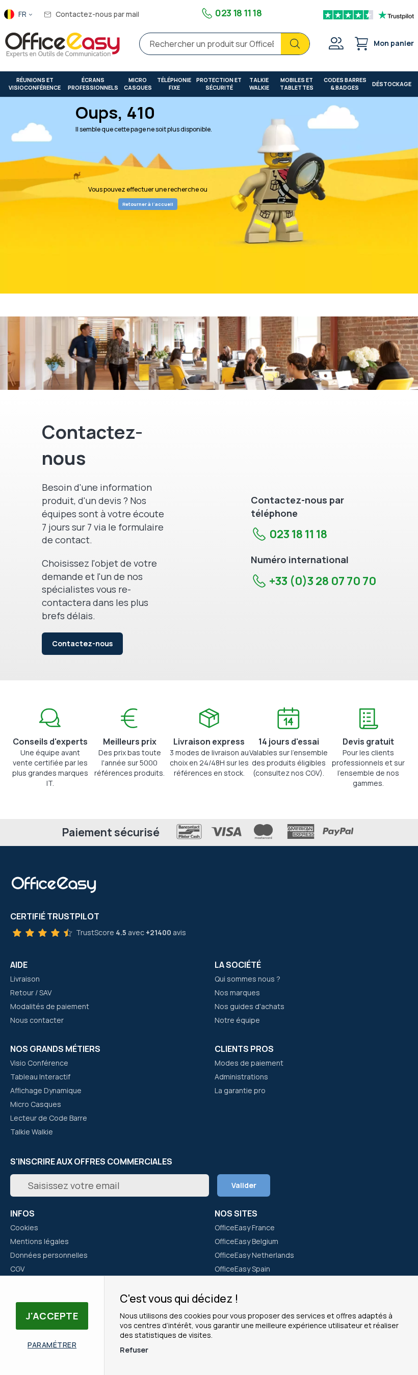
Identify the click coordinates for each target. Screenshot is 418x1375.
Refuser (134, 1350)
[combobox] (224, 44)
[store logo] (62, 45)
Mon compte (335, 43)
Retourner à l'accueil (147, 204)
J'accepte (52, 1316)
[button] (18, 14)
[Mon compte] (335, 44)
